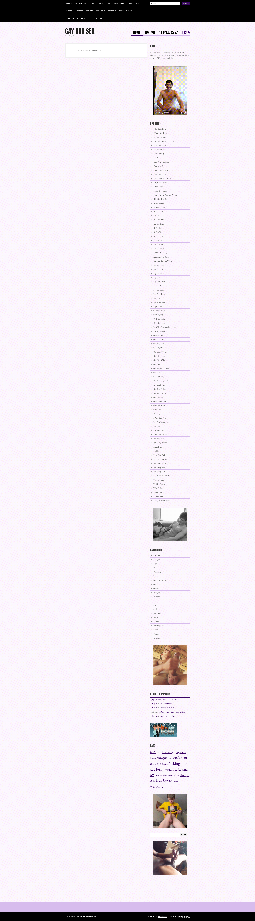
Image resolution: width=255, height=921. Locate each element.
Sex (97, 11)
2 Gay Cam (157, 240)
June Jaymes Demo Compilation (173, 712)
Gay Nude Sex (158, 364)
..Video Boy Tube (160, 133)
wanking (156, 786)
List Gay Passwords (160, 422)
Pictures (89, 11)
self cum (165, 775)
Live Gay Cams (159, 430)
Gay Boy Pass (158, 339)
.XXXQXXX (158, 211)
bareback (167, 752)
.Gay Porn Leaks (159, 174)
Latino (156, 775)
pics (161, 775)
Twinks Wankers (159, 496)
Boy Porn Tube (159, 294)
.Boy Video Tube (159, 145)
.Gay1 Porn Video (160, 182)
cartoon (170, 758)
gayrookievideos (159, 393)
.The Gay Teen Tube (161, 199)
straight (184, 775)
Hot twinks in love (167, 707)
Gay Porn (157, 372)
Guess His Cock (159, 405)
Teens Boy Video (159, 467)
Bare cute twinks (166, 703)
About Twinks (158, 248)
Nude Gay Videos (160, 442)
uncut (176, 780)
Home (137, 33)
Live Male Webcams (161, 434)
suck (152, 780)
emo (165, 763)
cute (153, 763)
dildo (160, 764)
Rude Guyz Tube (159, 455)
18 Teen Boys (158, 236)
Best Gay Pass (158, 265)
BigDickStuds (158, 273)
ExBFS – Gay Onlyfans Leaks (164, 327)
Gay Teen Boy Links (161, 380)
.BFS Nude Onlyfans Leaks (163, 141)
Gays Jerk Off (158, 397)
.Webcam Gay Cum (160, 207)
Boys (86, 3)
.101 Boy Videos (159, 137)
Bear (173, 753)
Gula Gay (157, 409)
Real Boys (157, 451)
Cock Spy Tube (159, 319)
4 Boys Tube (158, 244)
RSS (184, 33)
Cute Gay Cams (159, 323)
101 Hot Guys (158, 219)
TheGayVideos (159, 484)
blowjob (162, 757)
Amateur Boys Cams (161, 257)
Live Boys (157, 426)
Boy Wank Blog (159, 302)
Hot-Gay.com (158, 413)
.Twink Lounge (159, 203)
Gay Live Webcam (160, 360)
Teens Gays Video (160, 471)
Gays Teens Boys (159, 401)
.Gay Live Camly (159, 166)
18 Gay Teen (158, 232)
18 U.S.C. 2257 (168, 33)
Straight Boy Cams (160, 459)
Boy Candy (157, 285)
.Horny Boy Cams (160, 191)
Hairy (152, 770)
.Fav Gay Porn (158, 157)
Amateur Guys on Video (162, 261)
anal (153, 751)
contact (149, 33)
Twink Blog (157, 492)
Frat (108, 3)
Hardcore (79, 11)
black (153, 758)
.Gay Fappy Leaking (161, 162)
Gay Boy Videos (119, 3)
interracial (174, 770)
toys (171, 780)
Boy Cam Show (159, 281)
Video (82, 18)
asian (159, 752)
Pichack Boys (158, 447)
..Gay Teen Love (159, 129)
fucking (174, 763)
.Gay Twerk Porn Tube (162, 178)
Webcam (99, 18)
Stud (103, 11)
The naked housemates (161, 475)
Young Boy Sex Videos (162, 500)
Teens (121, 11)
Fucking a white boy (167, 716)
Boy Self (156, 298)
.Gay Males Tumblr (160, 170)
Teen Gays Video (159, 463)
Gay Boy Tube (158, 343)
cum (184, 757)
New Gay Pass (158, 438)
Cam (92, 3)
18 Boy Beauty (158, 228)
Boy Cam (156, 277)
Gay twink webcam (170, 699)
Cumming (100, 3)
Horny (159, 769)
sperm (177, 775)
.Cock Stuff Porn (159, 149)
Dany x (154, 703)
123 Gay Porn (158, 224)
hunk (168, 769)
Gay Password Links (161, 368)
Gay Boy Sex (80, 31)
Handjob (68, 11)
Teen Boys (112, 11)
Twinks (129, 11)
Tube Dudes (157, 488)
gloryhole (184, 764)
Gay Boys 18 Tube (160, 347)
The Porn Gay (158, 480)
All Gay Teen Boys (160, 252)
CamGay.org (158, 314)
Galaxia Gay (158, 335)
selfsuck (170, 775)
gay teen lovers (159, 385)
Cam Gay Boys (159, 310)
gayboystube (156, 699)
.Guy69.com (158, 186)
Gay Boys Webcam (160, 352)
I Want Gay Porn (159, 418)
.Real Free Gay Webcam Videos (165, 195)
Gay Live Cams (159, 356)
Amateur (68, 3)
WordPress (162, 917)
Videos (90, 18)
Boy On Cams (158, 290)
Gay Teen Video (159, 389)
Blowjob (78, 3)
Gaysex (137, 3)
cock (176, 757)
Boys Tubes (157, 306)
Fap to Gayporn (159, 331)
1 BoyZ (156, 215)
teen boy (162, 780)
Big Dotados (158, 269)
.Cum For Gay (158, 153)
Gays (130, 3)
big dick (181, 752)
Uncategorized (71, 18)
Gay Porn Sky (158, 376)
